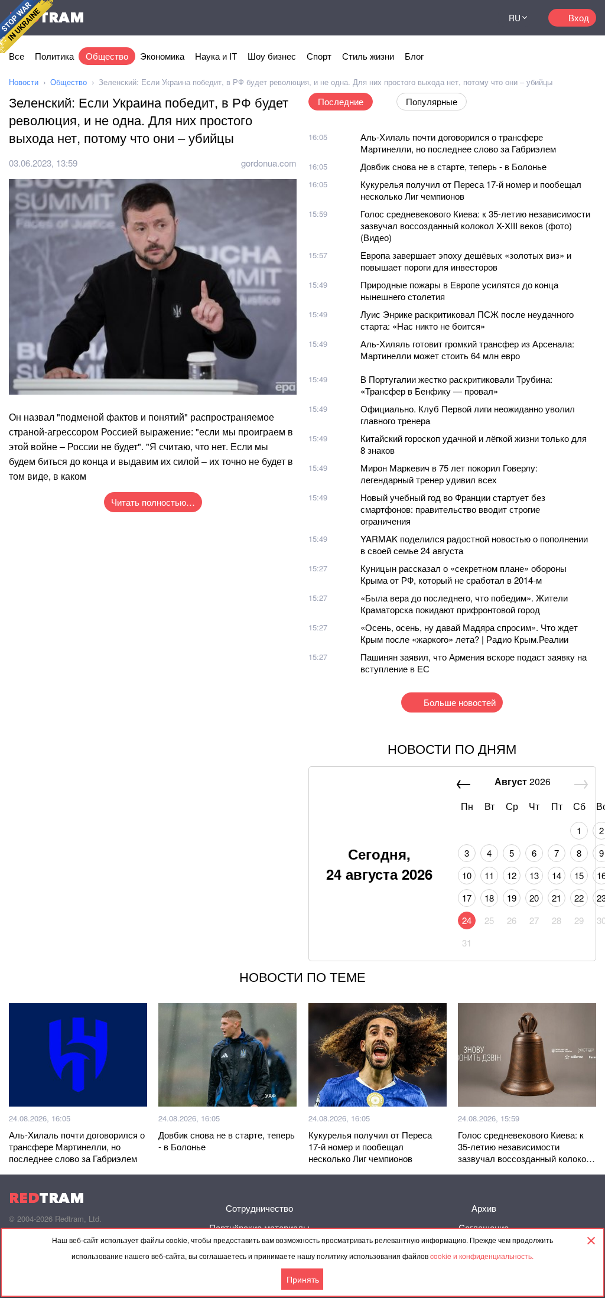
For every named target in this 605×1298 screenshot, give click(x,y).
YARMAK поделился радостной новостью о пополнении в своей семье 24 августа (474, 544)
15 (579, 875)
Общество (107, 56)
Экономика (162, 56)
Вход (578, 17)
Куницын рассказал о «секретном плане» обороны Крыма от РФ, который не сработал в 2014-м (463, 574)
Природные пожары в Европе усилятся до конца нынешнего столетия (459, 290)
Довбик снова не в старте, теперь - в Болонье (453, 166)
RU (515, 18)
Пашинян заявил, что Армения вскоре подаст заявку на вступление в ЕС (473, 662)
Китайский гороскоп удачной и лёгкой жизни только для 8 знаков (473, 444)
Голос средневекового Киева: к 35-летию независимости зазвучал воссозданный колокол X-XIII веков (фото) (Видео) (475, 225)
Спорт (319, 56)
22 (579, 898)
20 (534, 898)
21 (556, 898)
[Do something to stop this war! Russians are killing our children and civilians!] (26, 26)
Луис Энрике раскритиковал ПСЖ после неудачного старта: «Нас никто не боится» (467, 320)
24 (466, 920)
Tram (46, 1197)
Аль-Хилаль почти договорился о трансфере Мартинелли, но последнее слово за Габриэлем (458, 143)
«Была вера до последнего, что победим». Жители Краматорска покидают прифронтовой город (464, 603)
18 (489, 898)
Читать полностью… (153, 502)
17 (466, 898)
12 (511, 875)
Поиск (474, 18)
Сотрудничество (259, 1208)
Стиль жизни (368, 56)
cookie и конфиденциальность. (482, 1256)
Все (16, 56)
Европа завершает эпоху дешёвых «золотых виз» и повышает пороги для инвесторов (465, 261)
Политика (54, 56)
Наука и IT (216, 56)
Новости (23, 81)
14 (556, 875)
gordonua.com (269, 163)
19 (511, 898)
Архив (483, 1208)
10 (466, 875)
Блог (414, 56)
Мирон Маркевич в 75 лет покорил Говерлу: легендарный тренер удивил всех (449, 473)
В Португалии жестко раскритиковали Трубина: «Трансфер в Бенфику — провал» (456, 385)
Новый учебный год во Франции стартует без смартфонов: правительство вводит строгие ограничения (452, 509)
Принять (303, 1279)
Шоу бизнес (272, 56)
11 (489, 875)
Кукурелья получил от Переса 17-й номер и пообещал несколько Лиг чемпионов (470, 190)
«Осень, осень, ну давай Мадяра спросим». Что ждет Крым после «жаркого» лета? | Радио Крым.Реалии (469, 633)
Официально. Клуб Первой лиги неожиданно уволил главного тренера (467, 414)
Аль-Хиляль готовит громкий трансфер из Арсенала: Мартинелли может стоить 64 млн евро (467, 349)
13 (534, 875)
